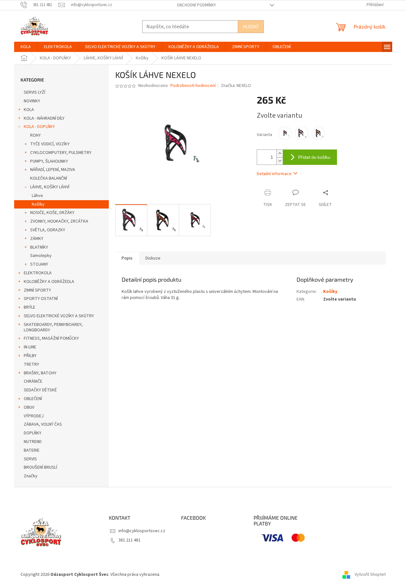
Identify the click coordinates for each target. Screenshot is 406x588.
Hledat (251, 26)
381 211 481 (129, 540)
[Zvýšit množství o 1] (279, 153)
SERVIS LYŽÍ (34, 92)
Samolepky (41, 255)
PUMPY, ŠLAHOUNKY (49, 161)
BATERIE (31, 450)
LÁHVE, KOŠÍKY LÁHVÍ (49, 187)
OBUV (29, 407)
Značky (31, 476)
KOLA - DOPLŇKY (39, 127)
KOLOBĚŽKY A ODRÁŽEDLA (49, 281)
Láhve (37, 195)
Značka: (236, 85)
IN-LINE (30, 347)
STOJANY (39, 264)
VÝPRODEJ (34, 416)
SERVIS (30, 459)
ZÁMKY (36, 238)
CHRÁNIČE (33, 381)
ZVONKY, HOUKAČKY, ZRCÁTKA (59, 221)
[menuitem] (25, 47)
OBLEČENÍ (33, 399)
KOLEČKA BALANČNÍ (48, 178)
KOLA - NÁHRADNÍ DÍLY (44, 118)
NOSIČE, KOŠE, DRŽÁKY (52, 212)
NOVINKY (32, 101)
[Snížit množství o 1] (279, 161)
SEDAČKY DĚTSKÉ (40, 390)
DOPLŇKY (32, 433)
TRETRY (31, 364)
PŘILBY (30, 356)
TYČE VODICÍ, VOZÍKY (50, 144)
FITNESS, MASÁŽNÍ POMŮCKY (51, 338)
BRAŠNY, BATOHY (40, 373)
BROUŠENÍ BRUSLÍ (40, 467)
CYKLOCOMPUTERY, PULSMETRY (60, 152)
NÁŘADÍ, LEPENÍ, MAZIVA (52, 169)
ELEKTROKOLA (38, 273)
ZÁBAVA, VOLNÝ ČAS (43, 424)
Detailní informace (274, 174)
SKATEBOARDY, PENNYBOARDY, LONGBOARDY (53, 327)
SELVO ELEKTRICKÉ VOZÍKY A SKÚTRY (59, 316)
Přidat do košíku (314, 157)
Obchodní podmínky (196, 5)
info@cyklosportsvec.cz (141, 531)
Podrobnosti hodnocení (193, 86)
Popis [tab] (127, 258)
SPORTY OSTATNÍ (41, 298)
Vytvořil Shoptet (370, 574)
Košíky (38, 204)
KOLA (29, 110)
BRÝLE (29, 307)
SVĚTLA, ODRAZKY (47, 230)
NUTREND (33, 442)
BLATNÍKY (39, 247)
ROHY (35, 135)
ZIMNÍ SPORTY (37, 290)
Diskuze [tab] (152, 258)
